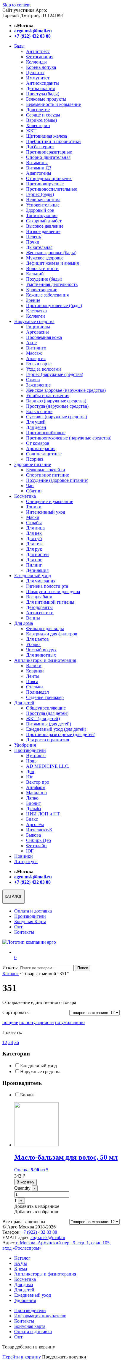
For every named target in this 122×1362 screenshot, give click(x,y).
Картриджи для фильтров (51, 633)
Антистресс (38, 51)
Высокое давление (44, 226)
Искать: (10, 967)
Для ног (34, 559)
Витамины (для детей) (48, 723)
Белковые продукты (46, 98)
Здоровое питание (32, 464)
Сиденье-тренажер (45, 697)
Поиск (82, 968)
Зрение (33, 300)
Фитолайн (36, 845)
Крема (20, 1268)
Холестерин (38, 125)
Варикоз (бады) (41, 120)
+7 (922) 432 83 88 (39, 1232)
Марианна (36, 792)
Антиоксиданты (42, 83)
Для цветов (37, 639)
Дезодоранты (39, 607)
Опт (18, 926)
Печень (33, 236)
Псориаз (34, 459)
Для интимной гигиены (50, 602)
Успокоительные (43, 204)
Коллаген (35, 316)
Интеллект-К (39, 829)
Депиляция (37, 570)
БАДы (20, 1263)
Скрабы (34, 522)
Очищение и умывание (49, 501)
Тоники (33, 506)
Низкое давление (43, 231)
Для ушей (36, 421)
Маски (32, 517)
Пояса (32, 681)
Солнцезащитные (44, 453)
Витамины (37, 162)
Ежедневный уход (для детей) (56, 729)
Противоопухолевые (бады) (54, 305)
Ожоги (33, 379)
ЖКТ (31, 130)
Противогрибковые (45, 432)
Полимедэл (37, 692)
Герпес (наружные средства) (54, 374)
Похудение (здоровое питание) (57, 480)
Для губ (34, 538)
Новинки (23, 856)
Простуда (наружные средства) (57, 406)
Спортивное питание (47, 474)
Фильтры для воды (45, 628)
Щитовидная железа (46, 136)
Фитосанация (39, 56)
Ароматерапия (40, 448)
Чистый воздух (41, 649)
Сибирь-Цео (38, 840)
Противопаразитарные (49, 151)
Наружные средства (34, 321)
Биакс (32, 819)
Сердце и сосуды (43, 114)
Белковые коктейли (45, 469)
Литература (26, 861)
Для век (34, 533)
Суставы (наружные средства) (56, 416)
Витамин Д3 (38, 167)
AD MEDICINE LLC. (47, 766)
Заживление (38, 384)
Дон (30, 771)
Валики (33, 665)
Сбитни (34, 490)
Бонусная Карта (30, 921)
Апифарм (35, 787)
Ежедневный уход (32, 575)
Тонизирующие (41, 215)
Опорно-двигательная (48, 157)
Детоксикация (40, 88)
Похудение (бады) (44, 279)
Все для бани (39, 596)
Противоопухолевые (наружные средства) (68, 437)
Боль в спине (39, 411)
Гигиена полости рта (47, 586)
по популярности (36, 1022)
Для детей (24, 702)
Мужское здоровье (44, 257)
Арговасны (37, 331)
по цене (10, 1022)
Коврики (35, 670)
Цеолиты (35, 72)
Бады (19, 46)
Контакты (24, 932)
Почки (32, 241)
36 (16, 1042)
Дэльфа (33, 808)
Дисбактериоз (40, 146)
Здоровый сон (40, 210)
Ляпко (32, 797)
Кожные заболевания (47, 294)
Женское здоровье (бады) (51, 252)
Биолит (33, 803)
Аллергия (36, 358)
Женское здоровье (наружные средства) (66, 390)
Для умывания (40, 580)
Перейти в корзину (21, 1356)
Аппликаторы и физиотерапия (45, 660)
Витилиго (36, 347)
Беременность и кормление (53, 104)
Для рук (34, 549)
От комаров (37, 443)
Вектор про (37, 782)
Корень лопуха (41, 67)
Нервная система (43, 199)
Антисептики (40, 612)
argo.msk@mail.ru (47, 1237)
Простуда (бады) (42, 93)
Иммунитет (37, 77)
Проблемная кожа (44, 337)
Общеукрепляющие (46, 707)
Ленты (32, 676)
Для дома (23, 623)
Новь (31, 760)
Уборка (33, 644)
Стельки (34, 686)
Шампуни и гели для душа (53, 591)
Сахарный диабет (44, 220)
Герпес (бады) (40, 194)
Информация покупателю (40, 1315)
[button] (36, 1206)
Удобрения (25, 744)
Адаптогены (38, 173)
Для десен (36, 427)
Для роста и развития (47, 739)
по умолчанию (70, 1022)
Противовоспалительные (51, 189)
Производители (30, 750)
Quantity (22, 1187)
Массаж (34, 353)
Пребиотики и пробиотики (53, 141)
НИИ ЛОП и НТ (43, 813)
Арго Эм (35, 824)
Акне (31, 342)
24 (10, 1042)
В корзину (25, 1182)
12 (4, 1042)
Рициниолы (38, 326)
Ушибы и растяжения (47, 395)
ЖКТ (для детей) (43, 718)
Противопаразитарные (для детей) (60, 734)
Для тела (35, 543)
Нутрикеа (36, 755)
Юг (29, 776)
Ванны (33, 617)
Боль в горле (39, 363)
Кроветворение (41, 289)
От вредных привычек (49, 178)
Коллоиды (36, 61)
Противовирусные (45, 183)
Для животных (41, 654)
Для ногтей (37, 554)
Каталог (10, 973)
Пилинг (34, 564)
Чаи (30, 485)
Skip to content (16, 4)
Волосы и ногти (42, 268)
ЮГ (29, 850)
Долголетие (38, 109)
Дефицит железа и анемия (52, 263)
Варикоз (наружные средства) (56, 400)
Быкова (33, 834)
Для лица (35, 527)
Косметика (25, 496)
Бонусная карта (29, 1326)
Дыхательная (39, 247)
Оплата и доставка (33, 910)
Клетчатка (36, 310)
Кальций (35, 273)
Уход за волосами (43, 369)
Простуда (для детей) (47, 713)
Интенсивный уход (45, 512)
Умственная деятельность (52, 284)
